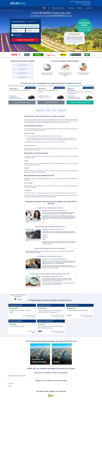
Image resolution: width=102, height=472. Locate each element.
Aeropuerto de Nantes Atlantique (16, 375)
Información (71, 8)
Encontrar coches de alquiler (25, 40)
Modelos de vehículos (58, 8)
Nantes (10, 386)
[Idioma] (44, 8)
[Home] (17, 3)
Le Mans (10, 383)
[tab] (18, 21)
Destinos (79, 8)
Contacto (88, 8)
